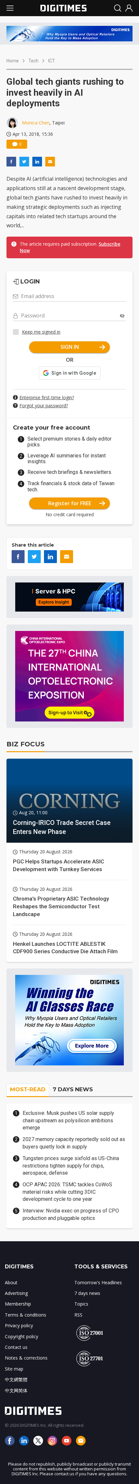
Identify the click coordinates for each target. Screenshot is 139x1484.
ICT (51, 60)
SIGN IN (69, 346)
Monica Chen (35, 123)
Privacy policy (19, 1325)
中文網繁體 (16, 1379)
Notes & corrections (26, 1358)
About (11, 1282)
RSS (78, 1315)
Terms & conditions (25, 1315)
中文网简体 (16, 1390)
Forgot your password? (43, 405)
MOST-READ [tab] (28, 1089)
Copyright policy (21, 1336)
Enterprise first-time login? (46, 397)
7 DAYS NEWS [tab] (73, 1089)
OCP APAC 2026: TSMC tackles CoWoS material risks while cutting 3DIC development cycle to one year (67, 1191)
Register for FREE (69, 503)
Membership (18, 1304)
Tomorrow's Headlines (98, 1282)
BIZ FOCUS (25, 744)
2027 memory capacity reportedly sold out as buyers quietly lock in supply (74, 1142)
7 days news (87, 1293)
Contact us (16, 1347)
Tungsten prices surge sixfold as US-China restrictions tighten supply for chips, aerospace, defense (71, 1165)
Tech (33, 60)
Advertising (16, 1293)
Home (12, 60)
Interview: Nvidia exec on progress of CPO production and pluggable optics (71, 1214)
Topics (81, 1304)
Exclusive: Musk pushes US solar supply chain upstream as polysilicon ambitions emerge (68, 1120)
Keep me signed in (41, 332)
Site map (14, 1369)
